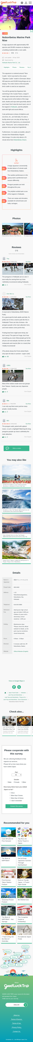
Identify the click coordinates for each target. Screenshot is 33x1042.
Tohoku (27, 957)
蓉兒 (8, 420)
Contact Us (16, 1031)
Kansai (14, 957)
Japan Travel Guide (13, 692)
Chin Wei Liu (10, 293)
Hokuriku (17, 954)
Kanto (23, 961)
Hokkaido (14, 107)
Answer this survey (16, 806)
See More (28, 261)
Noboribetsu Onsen (20, 140)
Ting (8, 258)
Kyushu (4, 966)
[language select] (22, 3)
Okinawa (7, 951)
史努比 (8, 365)
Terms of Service (16, 1019)
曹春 (8, 400)
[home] (8, 3)
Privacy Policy (16, 1027)
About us (16, 1015)
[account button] (26, 3)
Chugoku (6, 958)
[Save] (31, 31)
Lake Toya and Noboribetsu (15, 695)
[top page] (5, 692)
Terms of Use (16, 1023)
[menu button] (30, 3)
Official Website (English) (21, 651)
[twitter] (19, 687)
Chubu (19, 965)
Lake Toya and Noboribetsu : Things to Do (15, 697)
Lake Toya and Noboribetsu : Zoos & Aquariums (15, 699)
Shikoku (11, 964)
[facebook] (14, 687)
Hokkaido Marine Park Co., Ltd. (11, 62)
